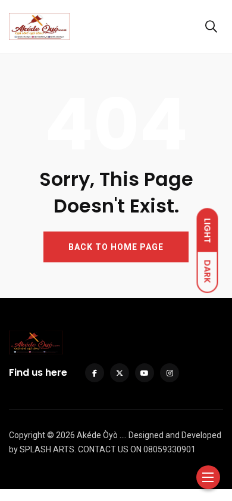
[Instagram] (169, 372)
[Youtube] (144, 372)
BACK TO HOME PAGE (116, 247)
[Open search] (211, 26)
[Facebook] (94, 372)
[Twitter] (119, 372)
